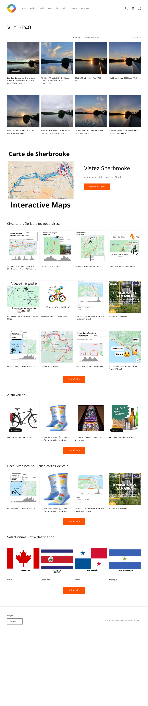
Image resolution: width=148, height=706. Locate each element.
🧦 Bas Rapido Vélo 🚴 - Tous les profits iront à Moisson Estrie (56, 438)
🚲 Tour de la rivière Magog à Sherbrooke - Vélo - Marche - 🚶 (21, 267)
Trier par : (77, 37)
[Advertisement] (74, 669)
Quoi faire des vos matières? (121, 437)
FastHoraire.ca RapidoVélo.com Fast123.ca (125, 620)
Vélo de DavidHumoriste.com (20, 437)
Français (13, 621)
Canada (10, 580)
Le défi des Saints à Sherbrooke (89, 366)
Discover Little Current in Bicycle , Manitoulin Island (89, 317)
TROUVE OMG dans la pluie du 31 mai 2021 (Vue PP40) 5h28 (55, 132)
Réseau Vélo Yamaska (118, 316)
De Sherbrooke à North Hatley (88, 266)
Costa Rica (45, 580)
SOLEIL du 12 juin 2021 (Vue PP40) (123, 78)
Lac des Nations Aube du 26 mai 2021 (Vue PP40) (89, 132)
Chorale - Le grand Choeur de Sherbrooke (88, 438)
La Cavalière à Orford (50, 266)
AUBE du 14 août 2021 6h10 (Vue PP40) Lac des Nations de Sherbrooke (55, 81)
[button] (126, 8)
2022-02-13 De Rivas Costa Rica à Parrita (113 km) (123, 367)
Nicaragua (113, 580)
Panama (78, 580)
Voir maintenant (97, 186)
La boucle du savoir (49, 366)
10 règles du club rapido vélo (54, 316)
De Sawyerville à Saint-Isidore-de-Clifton (22, 317)
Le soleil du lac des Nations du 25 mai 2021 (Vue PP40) (124, 132)
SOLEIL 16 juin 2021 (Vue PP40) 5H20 (88, 79)
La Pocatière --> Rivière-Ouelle (21, 366)
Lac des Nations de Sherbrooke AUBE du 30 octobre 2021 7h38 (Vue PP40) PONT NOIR (21, 81)
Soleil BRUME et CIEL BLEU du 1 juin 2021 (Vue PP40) (21, 132)
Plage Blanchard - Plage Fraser (122, 266)
